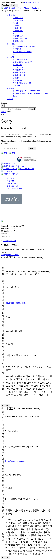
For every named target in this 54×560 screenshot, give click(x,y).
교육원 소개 (11, 15)
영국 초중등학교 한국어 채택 (24, 46)
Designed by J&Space (10, 255)
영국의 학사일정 (19, 67)
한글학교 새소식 (19, 41)
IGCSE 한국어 (18, 54)
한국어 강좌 (17, 49)
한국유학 (10, 88)
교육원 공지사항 (19, 20)
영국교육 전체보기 (20, 59)
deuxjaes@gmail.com (15, 303)
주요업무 (16, 26)
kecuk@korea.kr (9, 241)
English (10, 99)
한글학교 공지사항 (20, 39)
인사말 (15, 23)
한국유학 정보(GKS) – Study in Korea (27, 91)
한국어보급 (11, 44)
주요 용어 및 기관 (19, 86)
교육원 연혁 (17, 28)
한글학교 (10, 33)
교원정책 (16, 78)
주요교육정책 (18, 80)
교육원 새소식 (18, 18)
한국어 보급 (11, 184)
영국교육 (10, 57)
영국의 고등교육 (19, 75)
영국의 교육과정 (19, 70)
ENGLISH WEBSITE (32, 2)
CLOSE (5, 405)
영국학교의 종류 (19, 73)
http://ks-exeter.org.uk (15, 461)
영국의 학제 (17, 65)
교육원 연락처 (18, 31)
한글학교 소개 (18, 36)
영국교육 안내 (12, 186)
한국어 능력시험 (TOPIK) (22, 52)
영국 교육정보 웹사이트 (22, 83)
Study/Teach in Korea (15, 189)
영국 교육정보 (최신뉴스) (22, 62)
